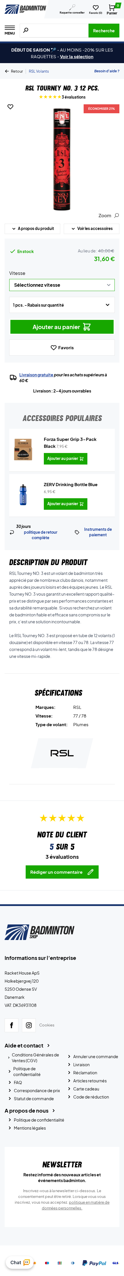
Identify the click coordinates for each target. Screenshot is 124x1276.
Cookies (47, 1025)
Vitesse (17, 273)
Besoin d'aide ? (106, 71)
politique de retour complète (40, 535)
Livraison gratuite (36, 374)
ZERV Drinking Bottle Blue (70, 484)
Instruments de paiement (98, 532)
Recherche (104, 30)
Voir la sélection (76, 56)
